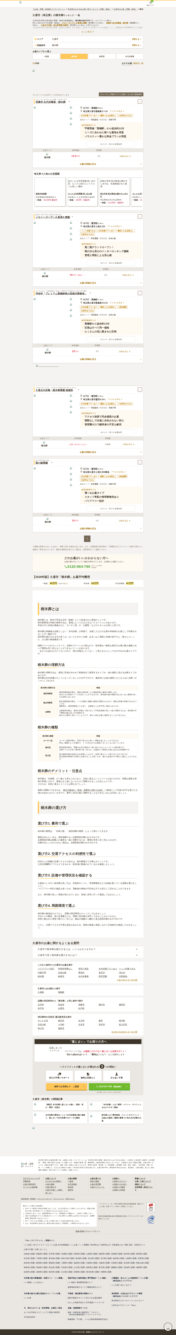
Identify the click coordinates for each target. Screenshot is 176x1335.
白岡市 (61, 1008)
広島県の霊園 (66, 1267)
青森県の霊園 (41, 1254)
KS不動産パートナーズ (95, 1302)
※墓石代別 (62, 583)
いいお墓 (27, 1245)
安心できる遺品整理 (94, 1298)
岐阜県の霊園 (29, 1263)
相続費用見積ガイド (85, 1282)
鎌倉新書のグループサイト (88, 1231)
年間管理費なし (65, 969)
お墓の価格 (49, 1184)
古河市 (41, 1005)
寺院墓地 (123, 976)
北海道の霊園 (29, 1254)
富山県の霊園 (93, 1258)
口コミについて (58, 1199)
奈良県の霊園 (129, 1263)
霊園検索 (26, 1181)
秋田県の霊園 (79, 1254)
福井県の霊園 (118, 1258)
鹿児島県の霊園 (92, 1272)
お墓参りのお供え (119, 1184)
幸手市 (41, 1008)
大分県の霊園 (66, 1272)
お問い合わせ (70, 1199)
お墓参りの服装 (118, 1187)
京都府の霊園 (91, 1263)
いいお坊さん (38, 1282)
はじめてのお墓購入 (53, 1181)
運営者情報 (25, 1199)
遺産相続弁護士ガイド (77, 1287)
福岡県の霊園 (141, 1267)
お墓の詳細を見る (88, 164)
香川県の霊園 (104, 1267)
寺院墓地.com (117, 1245)
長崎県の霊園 (41, 1272)
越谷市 (61, 1021)
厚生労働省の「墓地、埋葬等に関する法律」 (84, 790)
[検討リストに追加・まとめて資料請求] (140, 101)
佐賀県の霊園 (29, 1272)
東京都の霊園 (54, 1258)
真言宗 (102, 973)
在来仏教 (62, 973)
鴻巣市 (81, 1005)
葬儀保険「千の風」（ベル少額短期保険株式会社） (88, 1319)
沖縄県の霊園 (105, 1272)
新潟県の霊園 (81, 1258)
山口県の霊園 (79, 1267)
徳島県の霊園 (91, 1267)
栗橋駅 (61, 992)
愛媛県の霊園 (116, 1267)
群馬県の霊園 (141, 1254)
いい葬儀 (27, 1282)
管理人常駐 (83, 969)
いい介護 (115, 1285)
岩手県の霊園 (54, 1254)
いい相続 (71, 1282)
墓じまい (49, 1193)
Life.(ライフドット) (40, 1245)
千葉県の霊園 (41, 1258)
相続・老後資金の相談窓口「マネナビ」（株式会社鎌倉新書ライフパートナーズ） (85, 1313)
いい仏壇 (27, 1298)
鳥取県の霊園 (29, 1267)
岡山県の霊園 (54, 1267)
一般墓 (46, 56)
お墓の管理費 (95, 1184)
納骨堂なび (105, 1245)
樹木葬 (74, 56)
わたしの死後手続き (76, 1302)
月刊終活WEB (29, 1317)
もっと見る (86, 32)
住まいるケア (125, 1285)
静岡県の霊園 (41, 1263)
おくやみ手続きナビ (32, 1312)
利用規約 (33, 1199)
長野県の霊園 (143, 1258)
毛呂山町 (42, 1024)
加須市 (61, 1005)
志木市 (81, 1024)
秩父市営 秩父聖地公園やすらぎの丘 (114, 195)
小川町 (61, 1024)
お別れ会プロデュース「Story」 (124, 1305)
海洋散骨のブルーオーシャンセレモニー (127, 1301)
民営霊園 (103, 976)
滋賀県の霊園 (79, 1263)
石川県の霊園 (105, 1258)
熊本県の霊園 (54, 1272)
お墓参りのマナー (119, 1181)
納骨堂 (102, 56)
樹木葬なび (95, 1245)
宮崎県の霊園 (79, 1272)
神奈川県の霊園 (67, 1258)
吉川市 (81, 1021)
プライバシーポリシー (44, 1199)
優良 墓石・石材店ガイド (135, 1245)
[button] (111, 144)
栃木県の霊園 (129, 1254)
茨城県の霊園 (116, 1254)
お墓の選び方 (50, 1187)
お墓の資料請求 (29, 1184)
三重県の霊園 (66, 1263)
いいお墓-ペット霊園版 (79, 1245)
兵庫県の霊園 (116, 1263)
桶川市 (102, 1005)
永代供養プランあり (108, 969)
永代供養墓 (129, 56)
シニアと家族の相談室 (51, 1312)
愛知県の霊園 (54, 1263)
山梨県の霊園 (130, 1258)
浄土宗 (122, 973)
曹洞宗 (81, 973)
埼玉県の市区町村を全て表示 (123, 1032)
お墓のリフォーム (97, 1187)
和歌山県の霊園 (142, 1263)
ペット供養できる (127, 969)
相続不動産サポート (76, 1298)
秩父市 (41, 1028)
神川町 (122, 1021)
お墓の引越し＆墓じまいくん (35, 1249)
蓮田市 (122, 1005)
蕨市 (101, 1021)
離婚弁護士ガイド (94, 1287)
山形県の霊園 (91, 1254)
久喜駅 (41, 992)
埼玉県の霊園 (29, 1258)
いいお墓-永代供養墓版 (59, 1245)
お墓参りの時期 (118, 1190)
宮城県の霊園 (66, 1254)
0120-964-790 (78, 567)
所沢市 (102, 1024)
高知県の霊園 (129, 1267)
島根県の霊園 (41, 1267)
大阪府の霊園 (104, 1263)
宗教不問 (42, 973)
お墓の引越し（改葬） (54, 1190)
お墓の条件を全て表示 (126, 980)
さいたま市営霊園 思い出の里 (80, 194)
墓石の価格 (94, 1181)
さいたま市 (43, 1021)
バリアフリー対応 (46, 969)
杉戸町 (81, 1008)
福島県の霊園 (104, 1254)
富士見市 (123, 1024)
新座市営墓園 (41, 194)
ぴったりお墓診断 (30, 1187)
